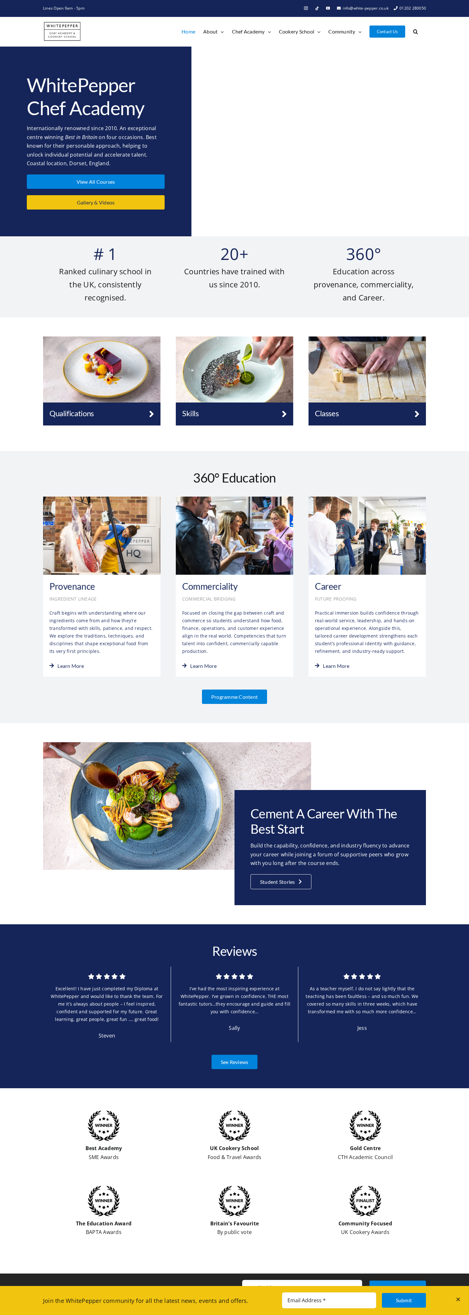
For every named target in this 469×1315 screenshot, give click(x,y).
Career (328, 586)
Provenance (72, 586)
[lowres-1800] (367, 339)
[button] (415, 31)
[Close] (458, 1299)
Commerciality (210, 586)
